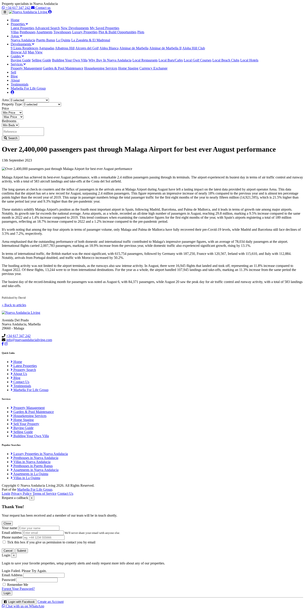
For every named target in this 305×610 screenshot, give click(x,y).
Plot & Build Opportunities (117, 32)
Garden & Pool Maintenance (63, 68)
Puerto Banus (45, 40)
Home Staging (128, 68)
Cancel (8, 550)
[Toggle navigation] (5, 12)
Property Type (12, 104)
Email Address (12, 575)
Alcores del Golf (87, 48)
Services (17, 64)
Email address (11, 533)
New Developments (75, 28)
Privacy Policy (21, 493)
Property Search (24, 370)
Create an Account (51, 602)
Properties (18, 24)
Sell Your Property (26, 424)
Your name (9, 528)
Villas (15, 32)
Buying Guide (21, 60)
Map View (35, 52)
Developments (21, 44)
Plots (140, 32)
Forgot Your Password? (18, 589)
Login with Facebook (21, 602)
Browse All (19, 52)
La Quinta (63, 40)
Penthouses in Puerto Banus (33, 466)
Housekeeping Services (100, 68)
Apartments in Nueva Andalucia (35, 470)
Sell (13, 72)
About (15, 80)
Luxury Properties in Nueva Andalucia (40, 454)
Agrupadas (46, 48)
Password (8, 580)
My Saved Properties (104, 28)
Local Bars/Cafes (171, 60)
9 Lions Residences (24, 48)
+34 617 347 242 (18, 8)
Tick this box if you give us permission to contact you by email (51, 542)
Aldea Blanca (109, 48)
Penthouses (28, 32)
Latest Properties (22, 28)
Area (5, 100)
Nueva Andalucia (23, 40)
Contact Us (21, 382)
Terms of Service (44, 493)
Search (12, 138)
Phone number (12, 537)
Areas (15, 36)
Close (7, 523)
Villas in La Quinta (26, 478)
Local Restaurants (145, 60)
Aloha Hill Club (193, 48)
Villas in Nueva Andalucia (31, 462)
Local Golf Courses (197, 60)
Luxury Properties (85, 32)
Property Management (26, 68)
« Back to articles (14, 305)
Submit (21, 550)
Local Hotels (249, 60)
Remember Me (17, 585)
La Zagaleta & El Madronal (90, 40)
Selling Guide (41, 60)
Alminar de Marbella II (165, 48)
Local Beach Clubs (225, 60)
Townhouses (62, 32)
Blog (14, 76)
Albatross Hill (65, 48)
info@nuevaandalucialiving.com (29, 340)
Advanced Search (47, 28)
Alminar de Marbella (133, 48)
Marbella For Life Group (28, 88)
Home (15, 20)
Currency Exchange (153, 68)
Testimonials (19, 84)
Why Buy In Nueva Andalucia (110, 60)
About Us (20, 374)
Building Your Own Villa (70, 60)
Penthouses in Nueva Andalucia (35, 458)
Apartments (44, 32)
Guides (16, 56)
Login (6, 493)
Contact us (42, 8)
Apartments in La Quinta (30, 474)
